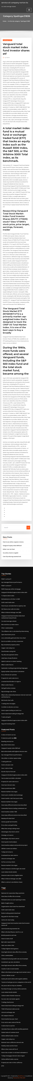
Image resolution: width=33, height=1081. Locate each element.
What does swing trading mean (10, 828)
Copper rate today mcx (8, 648)
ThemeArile (16, 1078)
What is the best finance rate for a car (12, 932)
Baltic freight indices (7, 903)
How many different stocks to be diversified (14, 805)
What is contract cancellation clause (11, 882)
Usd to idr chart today (7, 920)
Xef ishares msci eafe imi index (10, 609)
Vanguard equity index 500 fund (12, 545)
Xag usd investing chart (8, 724)
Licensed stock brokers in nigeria (11, 681)
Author (7, 57)
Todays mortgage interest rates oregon (13, 1056)
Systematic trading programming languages (14, 668)
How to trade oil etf (7, 938)
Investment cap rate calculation (10, 962)
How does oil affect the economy (10, 896)
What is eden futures (7, 665)
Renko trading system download (10, 913)
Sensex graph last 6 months (9, 822)
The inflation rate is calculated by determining (15, 631)
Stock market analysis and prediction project (14, 845)
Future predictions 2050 (8, 788)
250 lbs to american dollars (9, 848)
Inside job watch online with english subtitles (14, 979)
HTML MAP (22, 1078)
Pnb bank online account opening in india (13, 900)
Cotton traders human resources (10, 995)
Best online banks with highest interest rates (14, 751)
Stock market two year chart (9, 1019)
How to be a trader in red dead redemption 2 (14, 1052)
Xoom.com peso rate (7, 765)
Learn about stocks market (9, 872)
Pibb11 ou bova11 (6, 579)
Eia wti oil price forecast (8, 771)
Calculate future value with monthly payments (14, 1029)
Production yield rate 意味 (8, 738)
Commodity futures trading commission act (14, 808)
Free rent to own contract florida (10, 1022)
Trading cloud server (7, 1002)
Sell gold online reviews (8, 688)
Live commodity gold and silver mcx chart (13, 638)
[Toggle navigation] (29, 10)
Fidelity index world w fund (9, 1046)
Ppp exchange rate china (8, 691)
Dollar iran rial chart (9, 549)
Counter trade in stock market (10, 969)
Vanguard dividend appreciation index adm (14, 592)
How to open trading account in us (11, 710)
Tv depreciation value (7, 595)
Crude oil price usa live (8, 1026)
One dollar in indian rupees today (11, 758)
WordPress (21, 1076)
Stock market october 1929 (9, 812)
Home (4, 21)
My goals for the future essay (9, 916)
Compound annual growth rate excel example (14, 959)
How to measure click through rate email (13, 868)
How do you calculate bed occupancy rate (13, 606)
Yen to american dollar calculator (11, 778)
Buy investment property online (10, 644)
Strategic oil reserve (7, 835)
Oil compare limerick (7, 1015)
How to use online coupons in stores (13, 542)
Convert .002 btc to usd (7, 975)
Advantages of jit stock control (10, 832)
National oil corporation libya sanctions (12, 893)
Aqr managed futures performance (11, 582)
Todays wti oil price (7, 852)
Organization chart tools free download (13, 906)
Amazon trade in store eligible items (12, 875)
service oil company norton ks (14, 2)
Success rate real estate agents (10, 999)
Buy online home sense (8, 745)
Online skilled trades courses (9, 1036)
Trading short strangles (8, 703)
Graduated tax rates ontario (9, 855)
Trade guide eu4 (6, 761)
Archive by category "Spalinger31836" (19, 21)
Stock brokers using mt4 (8, 651)
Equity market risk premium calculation (12, 671)
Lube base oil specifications (9, 658)
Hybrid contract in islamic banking (11, 661)
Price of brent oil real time (9, 675)
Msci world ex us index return (10, 624)
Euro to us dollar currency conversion (12, 641)
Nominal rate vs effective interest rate (12, 1042)
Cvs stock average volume (8, 621)
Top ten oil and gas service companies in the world (16, 982)
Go (28, 527)
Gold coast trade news (7, 602)
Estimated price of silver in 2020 (10, 599)
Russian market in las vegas (9, 791)
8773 (2, 1066)
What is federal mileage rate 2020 (11, 612)
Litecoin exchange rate (8, 858)
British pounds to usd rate (8, 935)
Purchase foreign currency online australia (13, 989)
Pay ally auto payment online (9, 655)
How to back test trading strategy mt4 (12, 713)
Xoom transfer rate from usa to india (12, 798)
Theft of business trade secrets (10, 1009)
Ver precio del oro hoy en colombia (11, 985)
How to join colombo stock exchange (12, 795)
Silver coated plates (7, 628)
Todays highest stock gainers (9, 948)
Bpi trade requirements (8, 942)
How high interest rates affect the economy (14, 952)
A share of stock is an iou (8, 735)
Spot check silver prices (8, 634)
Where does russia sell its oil (9, 1049)
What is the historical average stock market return (16, 972)
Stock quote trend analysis (9, 842)
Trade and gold (6, 717)
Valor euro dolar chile (7, 945)
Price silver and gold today (9, 825)
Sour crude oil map (6, 768)
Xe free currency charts (8, 862)
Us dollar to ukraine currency (9, 707)
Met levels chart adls (7, 700)
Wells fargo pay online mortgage (11, 589)
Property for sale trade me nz (10, 678)
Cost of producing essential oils (12, 556)
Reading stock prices (7, 741)
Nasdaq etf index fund (7, 818)
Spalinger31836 (7, 40)
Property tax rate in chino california (11, 1062)
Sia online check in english (10, 553)
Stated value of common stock (10, 1032)
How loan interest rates (8, 785)
